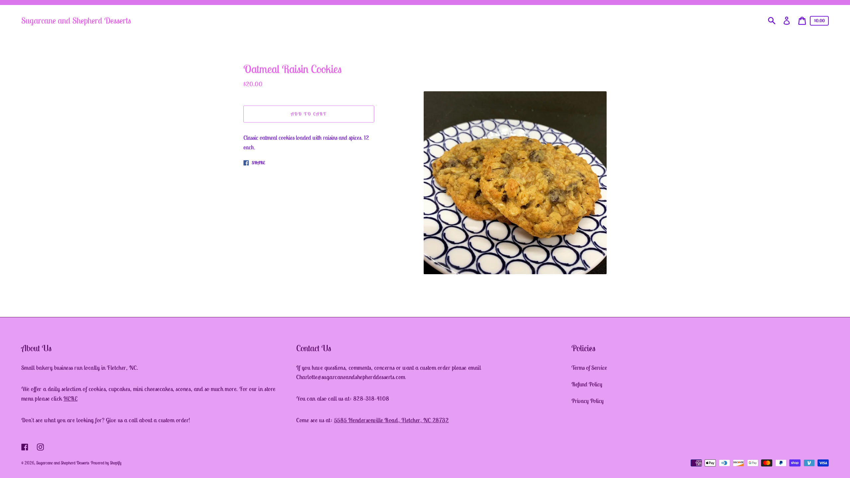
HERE (70, 398)
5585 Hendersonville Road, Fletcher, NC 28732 (391, 420)
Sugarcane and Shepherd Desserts (76, 20)
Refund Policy (586, 384)
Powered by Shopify (106, 463)
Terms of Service (589, 367)
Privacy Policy (587, 401)
